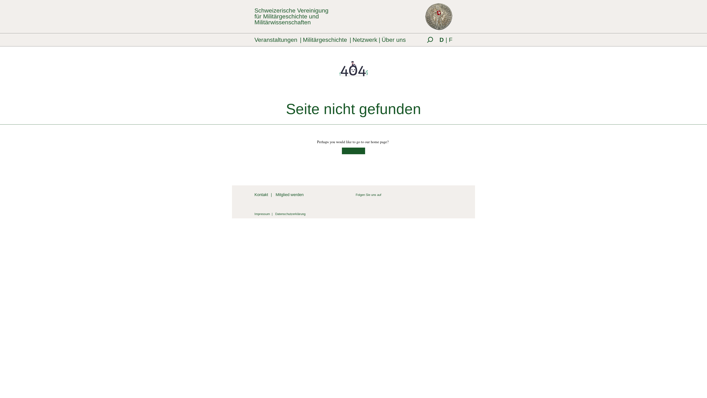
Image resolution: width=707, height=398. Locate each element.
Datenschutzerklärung (290, 214)
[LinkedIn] (384, 195)
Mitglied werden (290, 194)
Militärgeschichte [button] (325, 39)
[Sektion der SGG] (434, 199)
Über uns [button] (394, 39)
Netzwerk (365, 39)
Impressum (262, 214)
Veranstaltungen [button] (275, 39)
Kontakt (261, 194)
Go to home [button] (352, 150)
